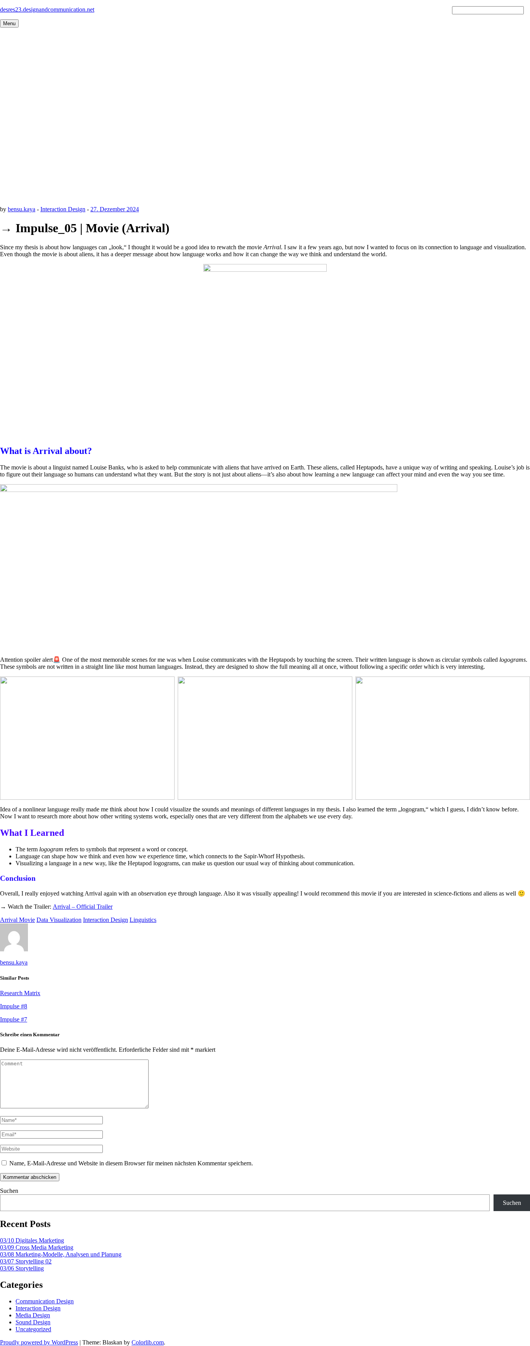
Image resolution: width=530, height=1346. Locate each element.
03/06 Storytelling (22, 1268)
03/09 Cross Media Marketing (36, 1247)
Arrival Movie (17, 919)
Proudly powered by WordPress (39, 1342)
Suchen (9, 1190)
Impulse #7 (13, 1019)
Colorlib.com (148, 1342)
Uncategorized (33, 1329)
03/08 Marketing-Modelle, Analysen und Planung (60, 1254)
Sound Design (33, 1322)
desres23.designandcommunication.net (47, 9)
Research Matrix (20, 993)
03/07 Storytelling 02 (26, 1261)
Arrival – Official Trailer (83, 906)
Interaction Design (62, 209)
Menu (9, 23)
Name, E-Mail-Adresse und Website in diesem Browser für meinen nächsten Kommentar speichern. (131, 1163)
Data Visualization (58, 919)
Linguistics (143, 919)
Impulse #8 (13, 1006)
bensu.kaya (21, 209)
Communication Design (45, 1301)
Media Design (33, 1315)
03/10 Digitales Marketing (32, 1240)
